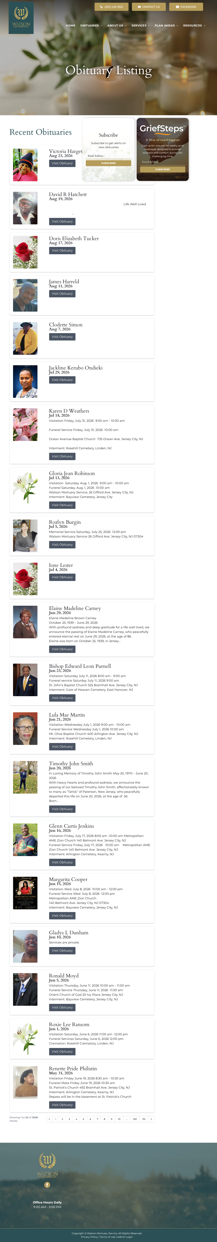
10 (119, 1119)
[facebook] (47, 1185)
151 (143, 1119)
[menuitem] (70, 26)
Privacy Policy (89, 1236)
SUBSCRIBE (108, 163)
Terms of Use (107, 1236)
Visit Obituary (62, 163)
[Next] (151, 1119)
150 (135, 1119)
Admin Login (125, 1236)
